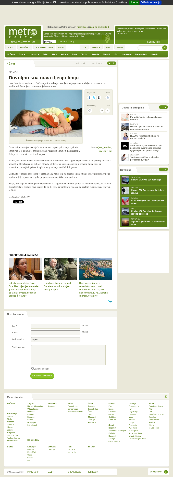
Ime (14, 326)
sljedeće (166, 169)
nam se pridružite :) (99, 27)
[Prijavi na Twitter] (94, 97)
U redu (134, 2)
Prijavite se (82, 27)
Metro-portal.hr (23, 33)
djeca (99, 147)
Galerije (132, 403)
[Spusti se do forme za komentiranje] (89, 110)
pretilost (108, 147)
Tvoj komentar (18, 347)
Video (151, 403)
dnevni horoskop (68, 41)
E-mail (15, 333)
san (110, 150)
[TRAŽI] (165, 47)
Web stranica (18, 339)
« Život (11, 63)
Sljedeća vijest (109, 63)
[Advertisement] (87, 14)
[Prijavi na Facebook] (89, 97)
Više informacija (150, 2)
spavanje (103, 150)
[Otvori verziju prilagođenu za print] (107, 97)
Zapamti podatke (42, 369)
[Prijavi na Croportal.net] (99, 97)
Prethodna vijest (114, 63)
